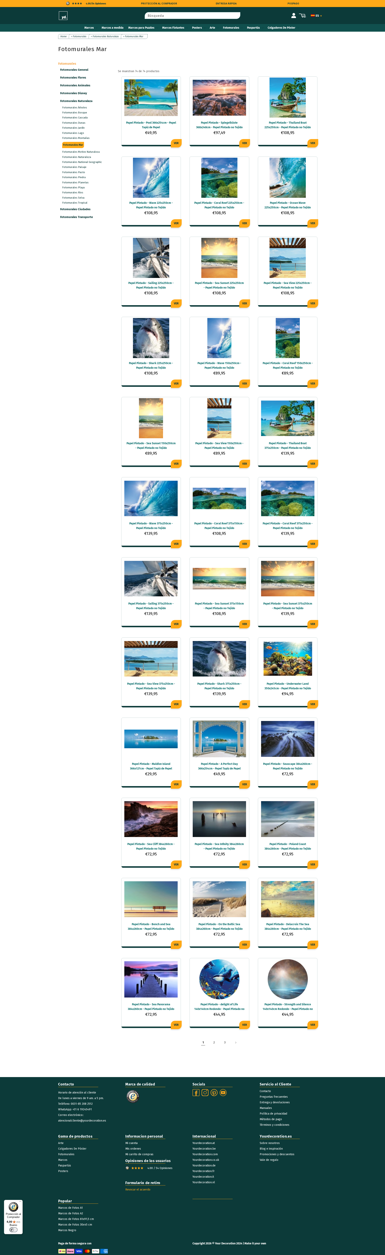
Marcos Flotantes (173, 27)
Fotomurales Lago (73, 132)
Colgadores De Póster (281, 27)
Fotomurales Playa (73, 187)
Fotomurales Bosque (74, 112)
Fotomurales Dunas (73, 122)
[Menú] (20, 1202)
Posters (197, 27)
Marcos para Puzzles (141, 27)
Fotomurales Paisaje (74, 167)
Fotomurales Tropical (74, 202)
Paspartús (253, 27)
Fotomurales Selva (73, 197)
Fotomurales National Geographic (82, 162)
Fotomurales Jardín (73, 127)
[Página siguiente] (235, 1042)
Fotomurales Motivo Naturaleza (81, 151)
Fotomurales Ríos (72, 192)
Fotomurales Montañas (76, 137)
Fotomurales (231, 27)
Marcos (89, 27)
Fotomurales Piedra (74, 177)
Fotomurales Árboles (74, 107)
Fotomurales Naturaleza (76, 157)
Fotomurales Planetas (75, 182)
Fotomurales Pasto (73, 172)
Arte (212, 27)
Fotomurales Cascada (75, 117)
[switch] (13, 1229)
